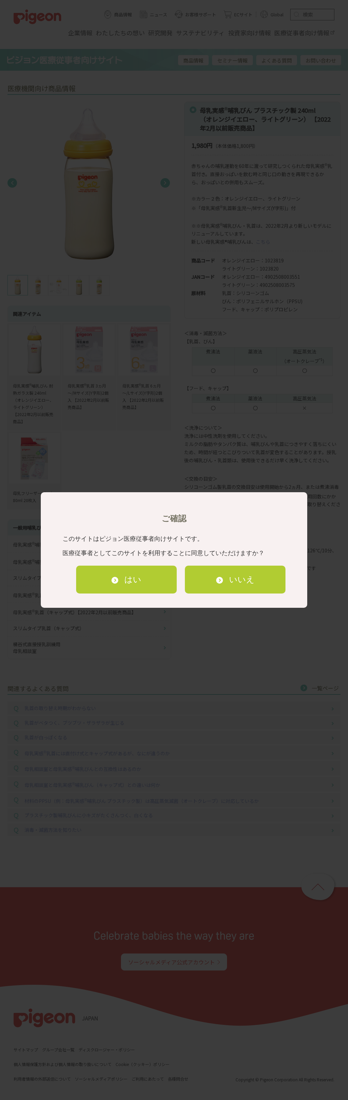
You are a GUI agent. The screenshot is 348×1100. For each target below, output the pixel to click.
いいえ (242, 579)
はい (132, 579)
